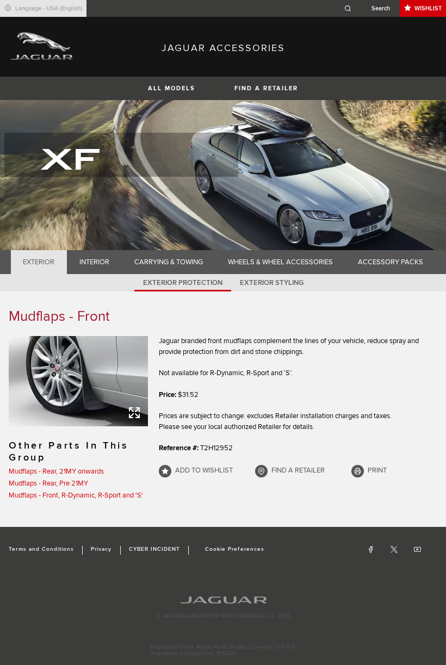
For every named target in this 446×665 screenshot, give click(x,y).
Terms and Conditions (41, 549)
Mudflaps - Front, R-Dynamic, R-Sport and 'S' (76, 495)
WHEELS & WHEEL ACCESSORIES (280, 262)
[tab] (39, 262)
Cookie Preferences (234, 549)
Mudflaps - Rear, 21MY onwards (56, 471)
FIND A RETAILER (266, 88)
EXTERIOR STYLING (271, 282)
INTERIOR (94, 262)
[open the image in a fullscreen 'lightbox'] (78, 381)
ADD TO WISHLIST (204, 470)
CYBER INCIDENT (155, 549)
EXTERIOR (38, 262)
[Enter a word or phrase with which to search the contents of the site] (370, 8)
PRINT (377, 470)
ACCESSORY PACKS (390, 262)
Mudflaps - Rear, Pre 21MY (48, 483)
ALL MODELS (171, 88)
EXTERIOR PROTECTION (182, 282)
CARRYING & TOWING (168, 262)
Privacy (101, 549)
